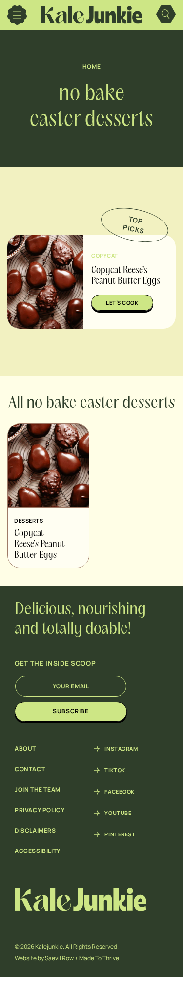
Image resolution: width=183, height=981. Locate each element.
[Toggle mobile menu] (17, 15)
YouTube (117, 813)
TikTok (114, 770)
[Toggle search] (166, 15)
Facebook (119, 792)
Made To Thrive (99, 958)
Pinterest (119, 834)
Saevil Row (59, 958)
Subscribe (70, 711)
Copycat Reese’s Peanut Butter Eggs (39, 544)
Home (91, 66)
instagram (121, 749)
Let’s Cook (122, 302)
